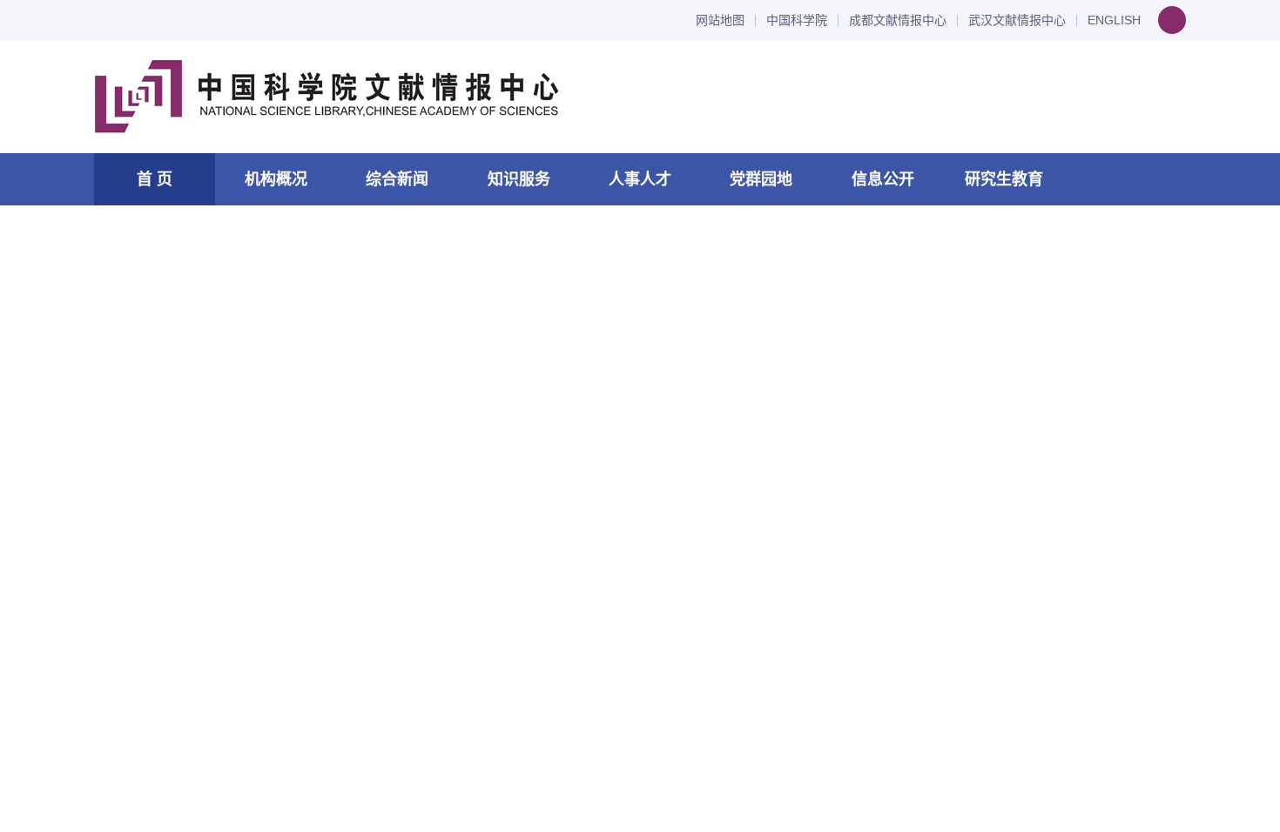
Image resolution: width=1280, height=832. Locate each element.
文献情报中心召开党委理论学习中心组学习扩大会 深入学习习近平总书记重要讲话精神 (575, 343)
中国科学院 (796, 20)
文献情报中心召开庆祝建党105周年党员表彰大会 (264, 594)
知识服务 (519, 179)
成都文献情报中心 (898, 20)
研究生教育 (1004, 179)
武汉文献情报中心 (1017, 20)
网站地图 (720, 20)
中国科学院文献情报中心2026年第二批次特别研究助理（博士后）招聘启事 (1010, 698)
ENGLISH (1114, 20)
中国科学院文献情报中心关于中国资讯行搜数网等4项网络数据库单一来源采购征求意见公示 (1051, 468)
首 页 (154, 179)
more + (765, 287)
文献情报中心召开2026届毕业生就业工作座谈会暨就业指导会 (303, 725)
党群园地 (761, 179)
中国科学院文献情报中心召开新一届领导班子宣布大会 (280, 637)
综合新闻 (397, 179)
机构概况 (276, 179)
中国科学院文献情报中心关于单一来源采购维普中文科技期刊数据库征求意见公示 (1051, 403)
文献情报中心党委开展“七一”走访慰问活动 (243, 550)
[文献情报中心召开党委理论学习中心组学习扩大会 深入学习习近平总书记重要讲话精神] (220, 404)
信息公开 (883, 179)
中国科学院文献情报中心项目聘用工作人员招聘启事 (1008, 590)
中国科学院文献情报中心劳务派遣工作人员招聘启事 (1008, 644)
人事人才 (640, 179)
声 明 (934, 331)
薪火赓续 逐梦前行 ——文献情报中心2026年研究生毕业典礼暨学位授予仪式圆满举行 (376, 681)
